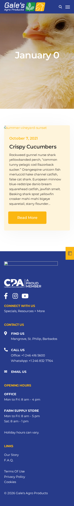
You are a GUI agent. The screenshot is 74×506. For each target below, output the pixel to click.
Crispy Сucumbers (32, 147)
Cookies (10, 482)
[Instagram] (15, 296)
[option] (37, 54)
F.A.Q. (8, 460)
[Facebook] (6, 296)
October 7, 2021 (23, 138)
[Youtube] (25, 296)
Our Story (11, 455)
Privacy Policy (14, 477)
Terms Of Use (14, 471)
